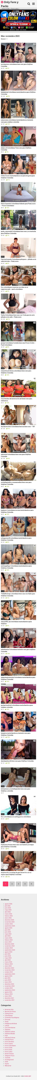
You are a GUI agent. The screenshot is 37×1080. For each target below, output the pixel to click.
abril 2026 (8, 912)
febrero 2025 (9, 940)
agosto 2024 (8, 952)
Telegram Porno (9, 1055)
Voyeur (7, 1063)
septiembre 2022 (10, 990)
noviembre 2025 (10, 922)
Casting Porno (9, 1013)
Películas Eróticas (10, 1037)
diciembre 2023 (9, 968)
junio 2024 (8, 956)
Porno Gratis (8, 1049)
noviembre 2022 (10, 986)
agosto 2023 (8, 976)
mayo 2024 (8, 958)
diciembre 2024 (9, 944)
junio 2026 (8, 908)
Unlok (6, 1061)
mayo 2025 (8, 934)
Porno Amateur (9, 1041)
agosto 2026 (8, 904)
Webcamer (8, 1065)
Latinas (7, 1025)
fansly (6, 1021)
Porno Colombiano (10, 1045)
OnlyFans (7, 1029)
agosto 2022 (8, 992)
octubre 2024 (9, 948)
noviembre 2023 (10, 970)
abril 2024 (8, 960)
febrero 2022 (9, 994)
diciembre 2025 (9, 920)
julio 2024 (7, 954)
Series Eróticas (9, 1053)
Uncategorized (9, 1059)
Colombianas (9, 1015)
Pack (6, 1035)
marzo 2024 (8, 962)
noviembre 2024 (10, 946)
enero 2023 (8, 982)
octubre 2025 (9, 924)
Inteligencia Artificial (11, 1023)
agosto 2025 (8, 928)
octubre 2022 (9, 988)
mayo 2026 (8, 910)
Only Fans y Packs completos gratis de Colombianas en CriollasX (11, 4)
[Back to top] (33, 1076)
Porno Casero (9, 1043)
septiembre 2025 (10, 926)
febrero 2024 (9, 964)
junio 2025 (8, 932)
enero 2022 (8, 996)
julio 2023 (7, 978)
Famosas (7, 1019)
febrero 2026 (9, 916)
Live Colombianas (10, 1027)
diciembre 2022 (9, 984)
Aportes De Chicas (10, 1011)
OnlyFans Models (10, 1033)
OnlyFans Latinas (10, 1031)
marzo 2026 (8, 914)
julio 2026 (7, 906)
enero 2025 (8, 942)
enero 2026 (8, 918)
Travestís (7, 1057)
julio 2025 (7, 930)
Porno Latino (8, 1051)
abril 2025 (8, 936)
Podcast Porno (9, 1039)
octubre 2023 (9, 972)
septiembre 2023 (10, 974)
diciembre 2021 (9, 998)
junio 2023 (8, 980)
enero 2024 (8, 966)
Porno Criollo (8, 1047)
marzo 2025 (8, 938)
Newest (3, 39)
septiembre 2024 (10, 950)
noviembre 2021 (10, 1000)
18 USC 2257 (27, 1076)
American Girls (9, 1009)
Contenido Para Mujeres (12, 1017)
